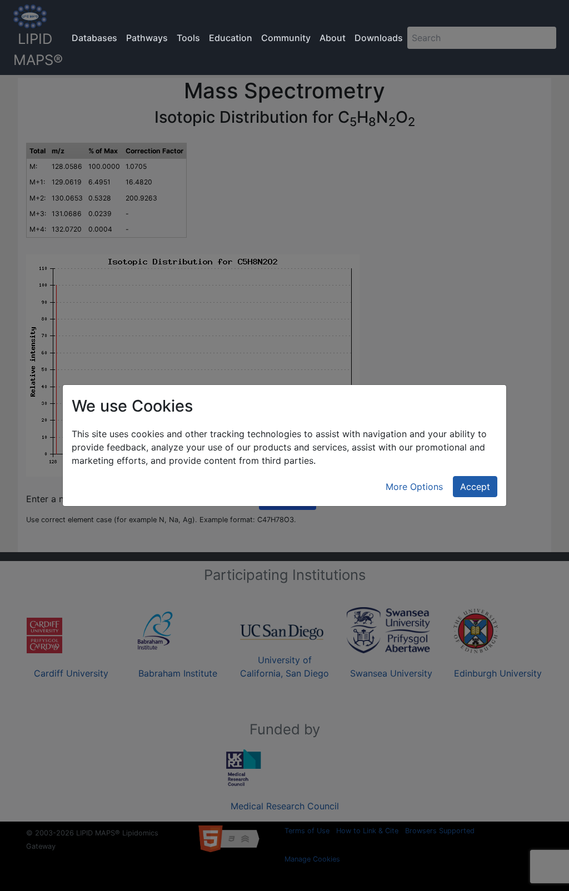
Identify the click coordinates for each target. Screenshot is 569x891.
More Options (414, 486)
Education (230, 37)
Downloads (379, 37)
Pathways (147, 37)
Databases (94, 37)
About (333, 37)
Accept (475, 486)
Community (286, 37)
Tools (188, 37)
